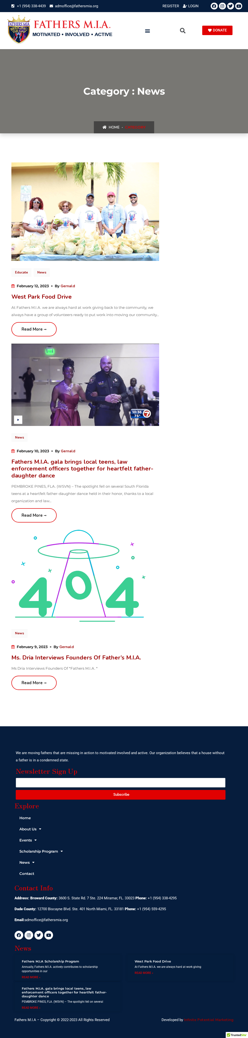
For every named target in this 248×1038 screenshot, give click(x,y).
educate (21, 272)
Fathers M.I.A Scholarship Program (50, 961)
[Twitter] (230, 6)
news (41, 272)
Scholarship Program (38, 851)
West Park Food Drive (41, 297)
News (24, 862)
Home (114, 127)
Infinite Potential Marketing (208, 1019)
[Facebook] (214, 6)
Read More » (31, 977)
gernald (68, 286)
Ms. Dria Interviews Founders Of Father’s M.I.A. (76, 657)
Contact (26, 873)
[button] (148, 31)
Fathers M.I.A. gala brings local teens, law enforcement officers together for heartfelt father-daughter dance (82, 469)
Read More (33, 329)
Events (25, 840)
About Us (28, 829)
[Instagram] (222, 6)
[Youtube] (238, 6)
